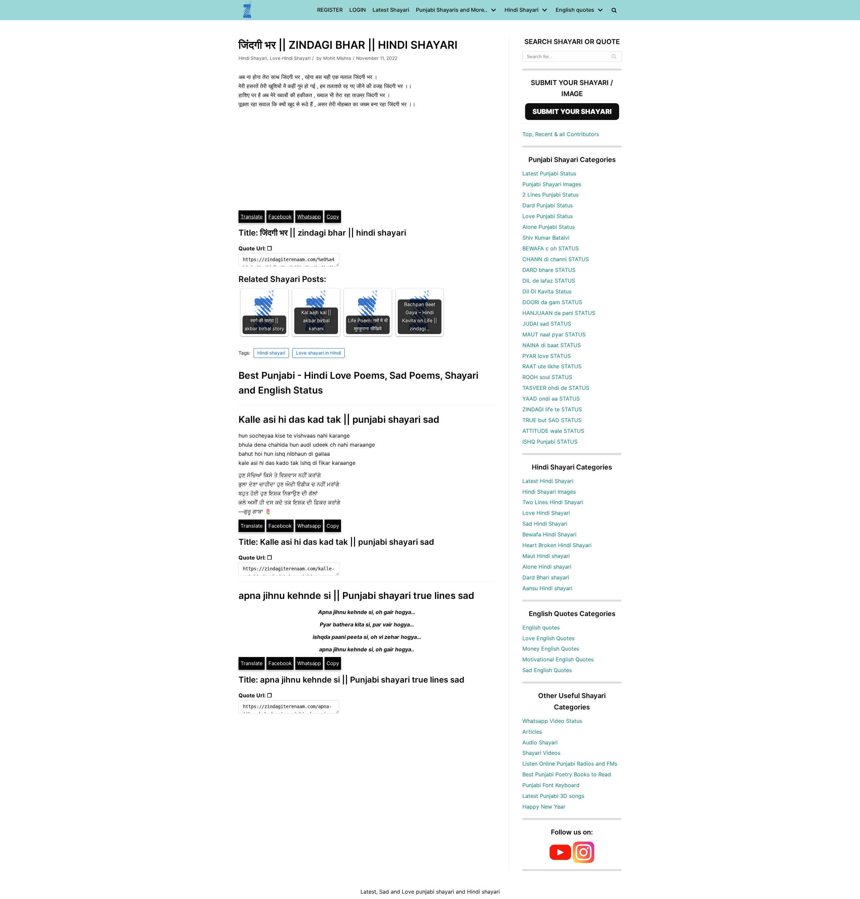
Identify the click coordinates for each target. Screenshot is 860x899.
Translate (252, 216)
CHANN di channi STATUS (555, 259)
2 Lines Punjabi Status (550, 194)
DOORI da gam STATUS (552, 302)
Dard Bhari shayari (545, 577)
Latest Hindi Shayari (547, 481)
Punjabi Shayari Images (551, 184)
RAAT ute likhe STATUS (552, 366)
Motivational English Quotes (558, 659)
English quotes (541, 627)
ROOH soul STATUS (547, 377)
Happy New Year (543, 806)
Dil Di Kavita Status (546, 291)
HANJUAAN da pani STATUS (558, 313)
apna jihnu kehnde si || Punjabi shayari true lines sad (356, 595)
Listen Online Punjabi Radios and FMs (569, 763)
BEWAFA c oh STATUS (550, 248)
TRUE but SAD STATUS (552, 420)
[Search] (613, 56)
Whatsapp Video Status (552, 721)
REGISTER (330, 9)
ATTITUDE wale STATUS (553, 430)
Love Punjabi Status (547, 216)
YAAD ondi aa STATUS (551, 398)
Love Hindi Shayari (290, 58)
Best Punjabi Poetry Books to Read (566, 774)
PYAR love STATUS (546, 356)
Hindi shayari (271, 353)
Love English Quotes (548, 638)
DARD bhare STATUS (548, 270)
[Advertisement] (367, 159)
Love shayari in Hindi (318, 353)
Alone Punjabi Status (548, 226)
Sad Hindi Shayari (544, 523)
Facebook (280, 216)
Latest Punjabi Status (549, 173)
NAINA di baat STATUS (551, 345)
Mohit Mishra (337, 58)
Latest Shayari (391, 9)
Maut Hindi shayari (546, 556)
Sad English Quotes (547, 670)
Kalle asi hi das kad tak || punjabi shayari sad (339, 419)
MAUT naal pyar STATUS (554, 334)
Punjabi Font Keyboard (550, 785)
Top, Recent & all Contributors (560, 134)
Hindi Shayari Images (549, 491)
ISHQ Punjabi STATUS (549, 441)
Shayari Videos (541, 752)
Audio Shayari (540, 742)
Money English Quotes (550, 648)
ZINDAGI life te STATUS (552, 409)
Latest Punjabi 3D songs (553, 795)
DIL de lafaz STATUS (548, 280)
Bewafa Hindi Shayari (549, 534)
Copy (333, 216)
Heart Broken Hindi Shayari (557, 545)
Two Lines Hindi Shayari (552, 502)
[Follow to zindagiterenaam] (583, 861)
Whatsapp (309, 216)
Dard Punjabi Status (547, 205)
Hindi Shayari (253, 58)
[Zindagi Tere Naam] (248, 10)
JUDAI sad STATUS (546, 323)
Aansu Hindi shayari (547, 588)
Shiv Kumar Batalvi (545, 237)
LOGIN (357, 9)
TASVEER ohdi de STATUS (555, 387)
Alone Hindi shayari (546, 566)
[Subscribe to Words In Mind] (560, 861)
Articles (532, 731)
